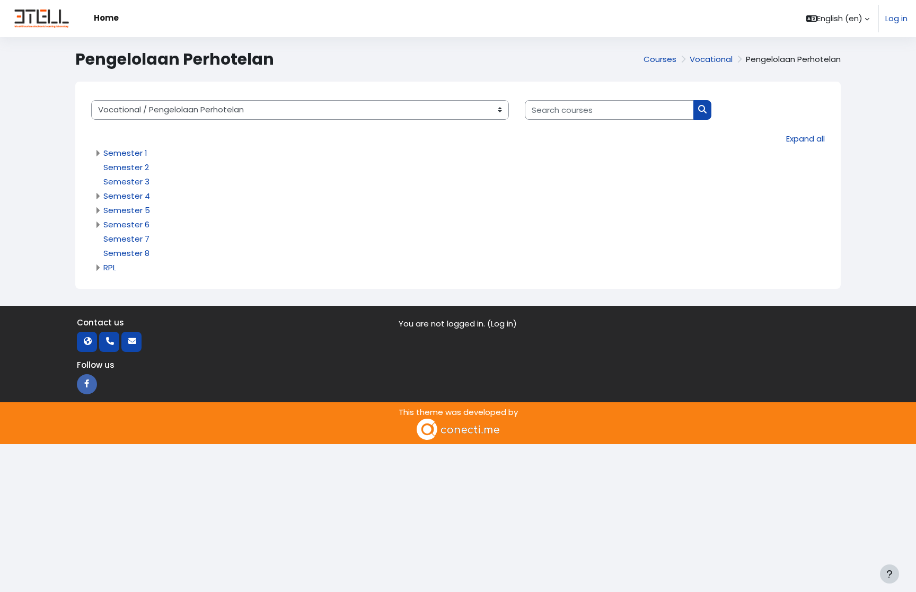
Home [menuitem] (106, 17)
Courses (660, 59)
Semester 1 (125, 152)
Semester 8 (126, 253)
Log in (896, 18)
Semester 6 (126, 224)
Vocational (711, 59)
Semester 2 (126, 167)
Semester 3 (126, 181)
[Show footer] (889, 574)
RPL (109, 267)
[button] (837, 18)
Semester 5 (126, 210)
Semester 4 (126, 195)
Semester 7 (126, 238)
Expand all (805, 138)
